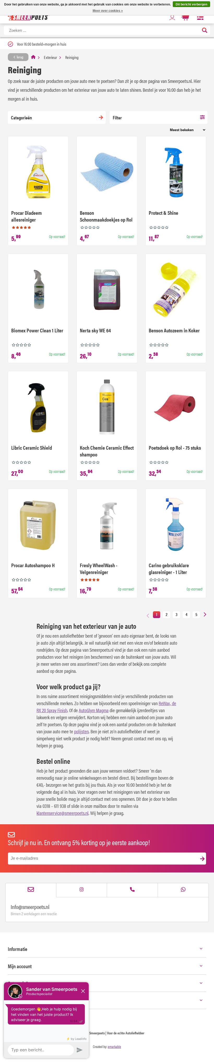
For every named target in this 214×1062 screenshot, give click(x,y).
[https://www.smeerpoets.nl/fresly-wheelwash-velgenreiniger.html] (107, 525)
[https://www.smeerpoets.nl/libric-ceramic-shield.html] (38, 407)
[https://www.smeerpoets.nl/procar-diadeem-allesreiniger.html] (38, 173)
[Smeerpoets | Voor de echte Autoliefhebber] (28, 17)
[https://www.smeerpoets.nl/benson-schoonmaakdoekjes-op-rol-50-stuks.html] (107, 173)
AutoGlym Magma (94, 710)
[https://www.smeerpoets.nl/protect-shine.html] (176, 173)
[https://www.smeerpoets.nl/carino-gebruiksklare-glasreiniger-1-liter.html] (176, 525)
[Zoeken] (204, 30)
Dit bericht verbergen (191, 4)
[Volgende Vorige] (205, 615)
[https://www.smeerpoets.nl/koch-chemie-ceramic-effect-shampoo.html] (107, 407)
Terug (19, 56)
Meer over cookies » (108, 11)
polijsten (81, 731)
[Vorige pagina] (148, 615)
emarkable (114, 1046)
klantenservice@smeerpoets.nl (62, 812)
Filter (117, 117)
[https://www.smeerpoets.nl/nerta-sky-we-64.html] (107, 290)
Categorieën (21, 117)
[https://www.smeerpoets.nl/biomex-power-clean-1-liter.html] (38, 290)
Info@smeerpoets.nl (30, 906)
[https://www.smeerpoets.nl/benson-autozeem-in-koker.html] (176, 290)
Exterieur (50, 57)
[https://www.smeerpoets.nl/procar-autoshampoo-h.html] (38, 525)
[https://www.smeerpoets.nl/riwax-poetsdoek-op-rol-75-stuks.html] (176, 407)
